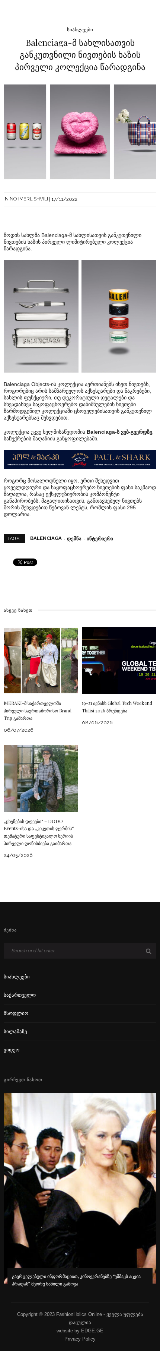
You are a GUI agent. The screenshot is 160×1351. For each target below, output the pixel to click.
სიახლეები (80, 29)
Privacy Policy (80, 1339)
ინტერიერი (100, 538)
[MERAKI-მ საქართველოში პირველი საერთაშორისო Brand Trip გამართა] (41, 660)
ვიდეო (11, 1050)
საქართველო (20, 995)
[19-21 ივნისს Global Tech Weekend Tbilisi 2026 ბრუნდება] (119, 660)
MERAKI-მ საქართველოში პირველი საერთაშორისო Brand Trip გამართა (37, 710)
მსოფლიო (16, 1013)
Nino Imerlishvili (26, 199)
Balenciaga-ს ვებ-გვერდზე (119, 432)
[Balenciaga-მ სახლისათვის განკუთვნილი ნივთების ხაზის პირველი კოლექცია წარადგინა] (80, 131)
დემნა (74, 538)
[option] (80, 1195)
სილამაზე (15, 1031)
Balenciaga (46, 538)
